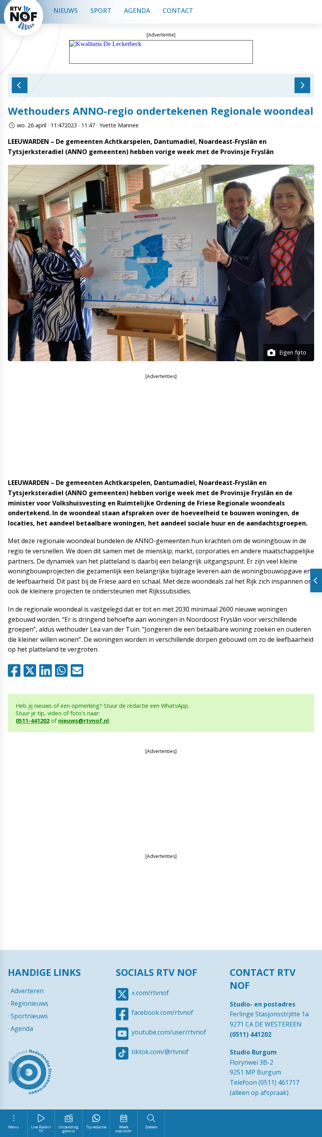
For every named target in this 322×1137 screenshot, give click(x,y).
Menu (13, 1127)
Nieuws (65, 10)
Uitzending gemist (69, 1128)
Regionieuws (29, 1003)
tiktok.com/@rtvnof (160, 1051)
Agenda (137, 10)
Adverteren (27, 990)
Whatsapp (63, 670)
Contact (178, 10)
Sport (101, 10)
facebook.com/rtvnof (162, 1012)
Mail (78, 670)
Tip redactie (96, 1127)
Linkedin (47, 670)
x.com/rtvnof (150, 992)
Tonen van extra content (316, 580)
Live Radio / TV (41, 1128)
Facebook (16, 670)
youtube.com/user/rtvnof (169, 1032)
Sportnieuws (29, 1016)
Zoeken (151, 1127)
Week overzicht (123, 1128)
